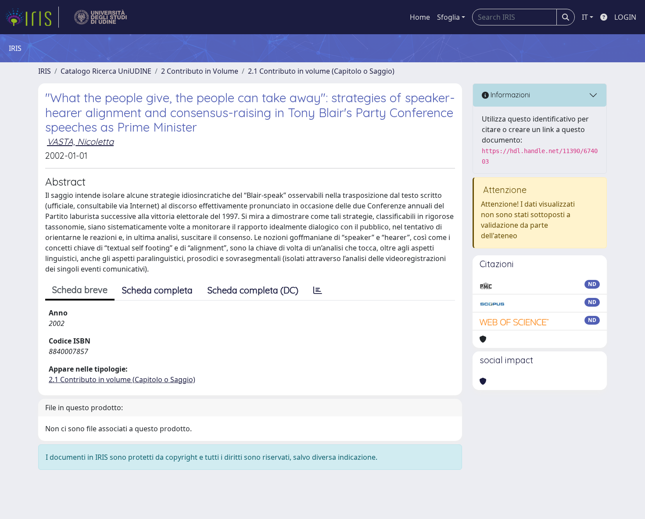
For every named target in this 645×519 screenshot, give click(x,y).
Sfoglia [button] (448, 17)
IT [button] (585, 17)
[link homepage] (32, 17)
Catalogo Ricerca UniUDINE (106, 71)
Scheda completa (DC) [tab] (253, 290)
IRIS (44, 71)
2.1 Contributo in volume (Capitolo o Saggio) (321, 71)
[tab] (318, 290)
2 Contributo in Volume (199, 71)
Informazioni (509, 94)
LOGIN (625, 17)
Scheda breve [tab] (80, 289)
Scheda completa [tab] (157, 290)
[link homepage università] (101, 17)
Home (420, 17)
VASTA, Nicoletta (80, 141)
